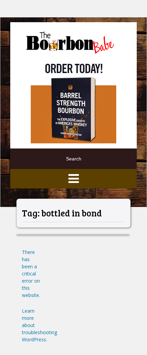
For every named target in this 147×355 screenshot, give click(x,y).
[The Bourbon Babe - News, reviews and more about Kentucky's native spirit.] (71, 42)
